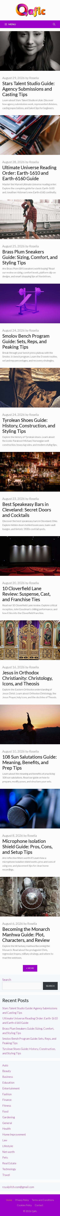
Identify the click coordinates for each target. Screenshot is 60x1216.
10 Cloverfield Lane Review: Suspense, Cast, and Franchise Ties (26, 594)
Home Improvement (14, 1134)
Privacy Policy (22, 1200)
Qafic (34, 1211)
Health (6, 1128)
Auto (5, 1065)
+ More (30, 968)
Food (5, 1111)
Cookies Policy (24, 1205)
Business (7, 1076)
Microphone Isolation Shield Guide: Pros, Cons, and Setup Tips (27, 846)
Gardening (8, 1117)
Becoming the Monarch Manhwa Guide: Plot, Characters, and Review (26, 934)
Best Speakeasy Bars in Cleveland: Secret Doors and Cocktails (26, 509)
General (7, 1123)
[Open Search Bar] (54, 24)
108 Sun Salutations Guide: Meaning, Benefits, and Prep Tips (29, 762)
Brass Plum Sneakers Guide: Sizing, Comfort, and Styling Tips (30, 257)
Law (4, 1140)
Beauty (6, 1071)
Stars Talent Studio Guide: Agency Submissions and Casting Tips (28, 89)
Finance (7, 1099)
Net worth (8, 1151)
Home (9, 1200)
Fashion (7, 1094)
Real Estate (9, 1163)
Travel (6, 1174)
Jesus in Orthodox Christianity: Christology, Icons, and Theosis (27, 678)
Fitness (6, 1105)
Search (6, 979)
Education (8, 1082)
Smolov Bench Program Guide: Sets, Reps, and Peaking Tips (26, 341)
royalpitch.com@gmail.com (18, 1187)
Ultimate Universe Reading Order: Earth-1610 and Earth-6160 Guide (29, 173)
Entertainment (11, 1088)
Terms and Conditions (43, 1200)
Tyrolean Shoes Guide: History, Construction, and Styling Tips (28, 425)
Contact (39, 1205)
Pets (5, 1157)
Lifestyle (7, 1146)
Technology (9, 1169)
